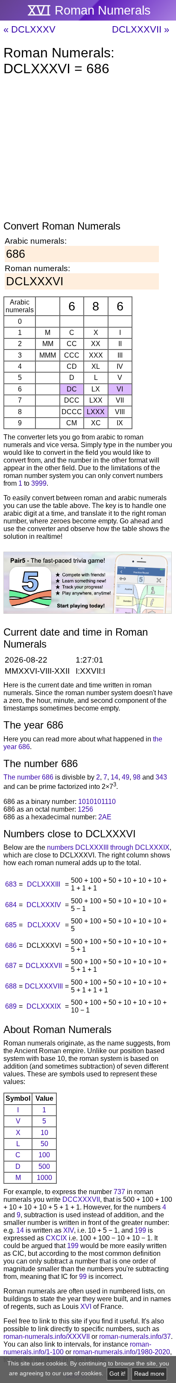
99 (83, 1276)
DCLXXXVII (44, 965)
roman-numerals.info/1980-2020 (121, 1352)
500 (44, 1166)
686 (11, 945)
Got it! (117, 1374)
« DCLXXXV (29, 29)
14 (114, 777)
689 (11, 1006)
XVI (85, 1306)
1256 (85, 809)
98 (137, 777)
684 (11, 904)
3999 (39, 483)
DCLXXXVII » (140, 29)
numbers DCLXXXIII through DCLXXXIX (108, 847)
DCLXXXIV (43, 904)
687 (11, 965)
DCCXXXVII (81, 1199)
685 (11, 925)
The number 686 (28, 777)
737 (119, 1191)
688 (11, 986)
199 (140, 1230)
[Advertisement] (88, 150)
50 (44, 1143)
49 (125, 777)
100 (44, 1155)
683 (11, 884)
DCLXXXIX (43, 1006)
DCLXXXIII (43, 884)
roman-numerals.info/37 (135, 1336)
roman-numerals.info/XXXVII (46, 1336)
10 (44, 1132)
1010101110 (97, 801)
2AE (104, 817)
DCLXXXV (43, 925)
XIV (68, 1230)
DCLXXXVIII (44, 986)
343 (161, 777)
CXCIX (56, 1238)
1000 (44, 1177)
